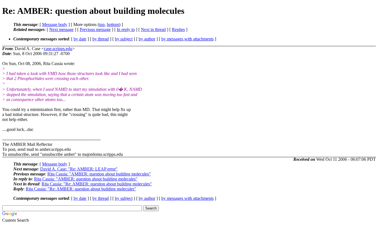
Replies (178, 29)
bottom (113, 24)
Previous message (95, 29)
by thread (100, 39)
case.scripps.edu (58, 48)
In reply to (126, 29)
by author (147, 39)
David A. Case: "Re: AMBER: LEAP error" (79, 169)
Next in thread (153, 29)
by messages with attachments (187, 39)
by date (80, 39)
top (102, 24)
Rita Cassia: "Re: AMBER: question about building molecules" (97, 184)
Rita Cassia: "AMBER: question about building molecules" (99, 174)
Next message (61, 29)
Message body (54, 24)
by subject (124, 39)
